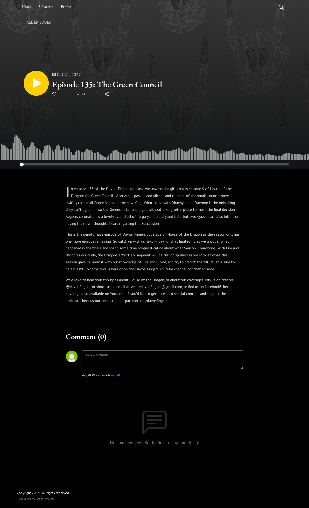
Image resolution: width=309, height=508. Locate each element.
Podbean (50, 498)
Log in (115, 374)
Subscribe (46, 6)
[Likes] (54, 94)
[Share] (107, 94)
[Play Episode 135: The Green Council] (36, 83)
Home (26, 6)
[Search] (281, 7)
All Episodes (38, 22)
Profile (66, 6)
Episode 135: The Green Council (107, 84)
